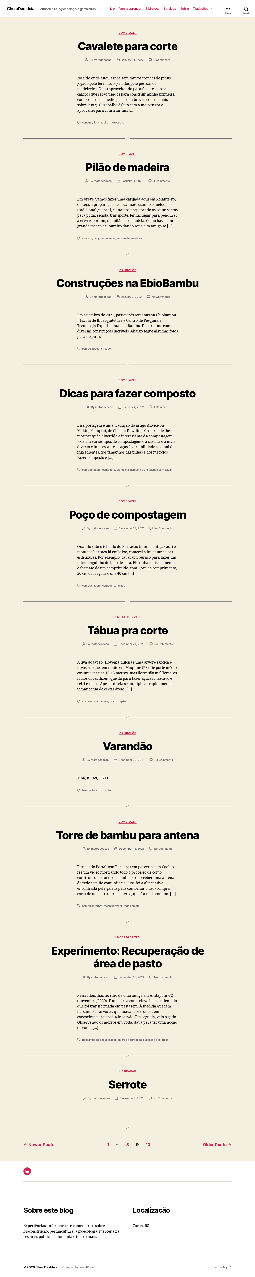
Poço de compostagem (127, 514)
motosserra (117, 122)
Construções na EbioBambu (127, 283)
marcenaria (101, 701)
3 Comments (162, 60)
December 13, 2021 (131, 977)
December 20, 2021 (131, 760)
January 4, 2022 (133, 407)
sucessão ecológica (155, 1039)
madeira (103, 122)
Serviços (170, 8)
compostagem (91, 469)
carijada (87, 238)
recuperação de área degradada (121, 1039)
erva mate (108, 238)
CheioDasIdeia (20, 9)
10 (148, 1144)
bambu (86, 348)
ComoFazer (127, 32)
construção (89, 122)
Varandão (127, 746)
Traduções (200, 8)
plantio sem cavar (160, 469)
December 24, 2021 (131, 644)
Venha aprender (130, 8)
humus (134, 469)
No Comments (161, 296)
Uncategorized (127, 617)
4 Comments (161, 181)
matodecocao (103, 60)
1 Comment (161, 407)
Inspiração (127, 269)
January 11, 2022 (132, 181)
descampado (90, 1039)
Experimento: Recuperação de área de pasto (127, 957)
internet (97, 906)
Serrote (127, 1084)
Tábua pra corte (127, 630)
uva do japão (118, 701)
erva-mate (123, 238)
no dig (144, 469)
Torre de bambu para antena (127, 835)
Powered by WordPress (78, 1267)
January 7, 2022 (131, 296)
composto (108, 469)
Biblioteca (152, 8)
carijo (97, 238)
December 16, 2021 (131, 848)
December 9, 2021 (131, 1098)
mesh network (113, 906)
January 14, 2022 (132, 60)
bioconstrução (101, 348)
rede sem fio (132, 906)
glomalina (123, 469)
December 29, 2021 (131, 528)
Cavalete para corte (127, 46)
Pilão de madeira (127, 167)
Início (111, 8)
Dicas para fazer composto (127, 393)
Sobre (184, 8)
